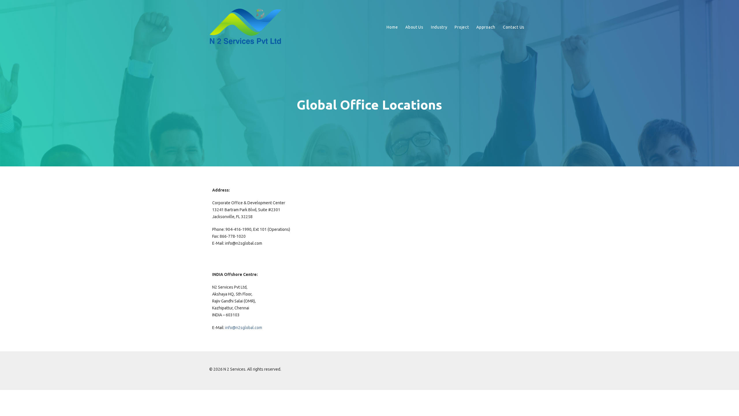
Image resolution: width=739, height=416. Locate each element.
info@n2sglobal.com (243, 327)
